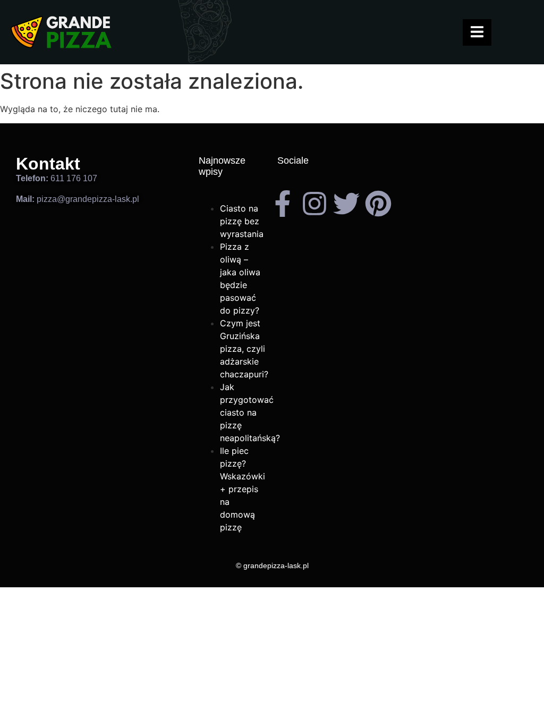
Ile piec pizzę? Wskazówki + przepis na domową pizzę (242, 489)
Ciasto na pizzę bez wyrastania (242, 221)
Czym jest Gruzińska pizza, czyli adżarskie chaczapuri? (244, 348)
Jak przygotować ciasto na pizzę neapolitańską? (250, 412)
